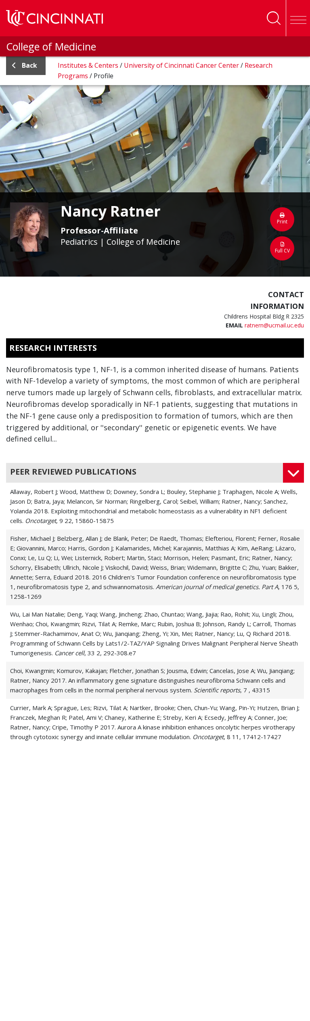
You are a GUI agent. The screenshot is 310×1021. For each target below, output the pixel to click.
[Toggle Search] (274, 18)
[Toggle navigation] (298, 18)
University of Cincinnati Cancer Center (182, 65)
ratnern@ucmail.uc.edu (274, 325)
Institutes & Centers (89, 65)
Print (282, 221)
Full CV (282, 250)
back (29, 65)
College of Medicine (51, 46)
